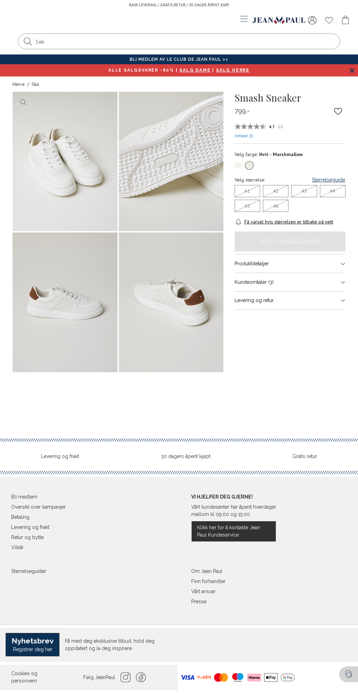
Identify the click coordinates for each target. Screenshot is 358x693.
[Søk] (27, 41)
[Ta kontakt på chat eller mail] (348, 674)
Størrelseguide (328, 180)
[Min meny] (312, 20)
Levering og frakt (60, 456)
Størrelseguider (28, 571)
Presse (198, 601)
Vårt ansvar (203, 591)
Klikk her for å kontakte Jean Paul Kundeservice (228, 531)
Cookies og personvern (24, 677)
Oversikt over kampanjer (38, 507)
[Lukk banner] (352, 70)
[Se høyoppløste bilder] (65, 161)
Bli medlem (24, 497)
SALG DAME (194, 70)
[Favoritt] (338, 111)
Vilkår (17, 547)
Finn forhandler (208, 581)
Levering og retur (254, 300)
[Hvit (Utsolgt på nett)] (238, 165)
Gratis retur (304, 456)
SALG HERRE (233, 70)
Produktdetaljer (252, 263)
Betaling (20, 517)
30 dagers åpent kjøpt (185, 456)
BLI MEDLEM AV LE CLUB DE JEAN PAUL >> (179, 59)
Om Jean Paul (206, 571)
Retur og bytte (27, 537)
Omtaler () (244, 135)
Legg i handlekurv (290, 241)
